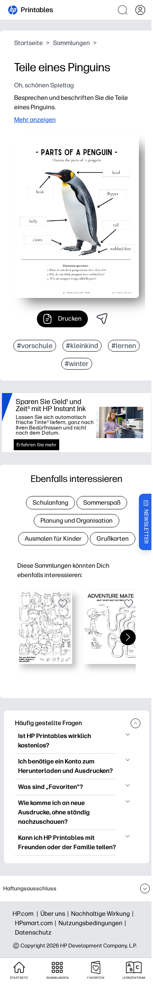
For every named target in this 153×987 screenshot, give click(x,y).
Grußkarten (113, 538)
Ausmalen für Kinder (53, 538)
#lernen (123, 345)
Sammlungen (71, 43)
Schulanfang (50, 502)
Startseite (28, 43)
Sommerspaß (101, 502)
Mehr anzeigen (35, 119)
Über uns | (55, 913)
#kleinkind (82, 345)
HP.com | (26, 913)
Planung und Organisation (76, 520)
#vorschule (35, 345)
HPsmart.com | (36, 923)
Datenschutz (33, 932)
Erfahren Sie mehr (36, 444)
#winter (77, 363)
